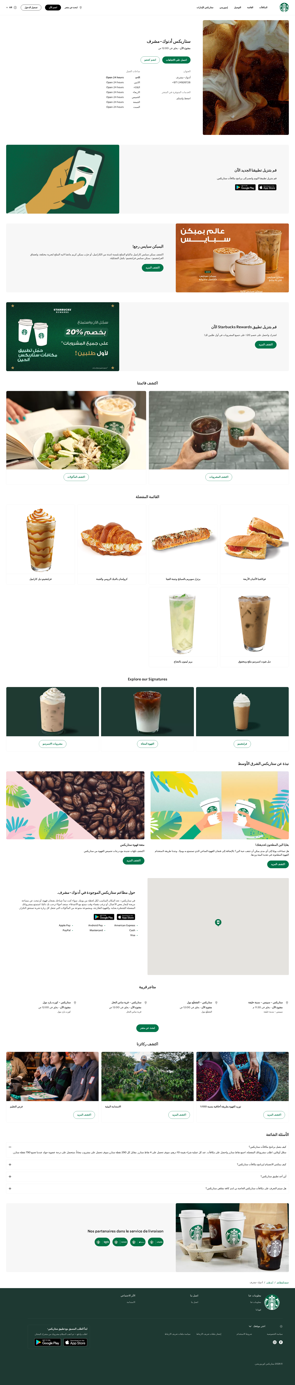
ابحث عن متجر (147, 1028)
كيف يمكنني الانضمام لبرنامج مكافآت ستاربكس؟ (261, 1164)
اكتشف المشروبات (218, 477)
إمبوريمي (224, 7)
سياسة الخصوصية (275, 1334)
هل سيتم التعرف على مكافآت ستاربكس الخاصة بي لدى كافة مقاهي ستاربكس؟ (246, 1188)
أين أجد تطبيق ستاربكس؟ (273, 1176)
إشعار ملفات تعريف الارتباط (208, 1334)
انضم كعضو (150, 60)
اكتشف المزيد (153, 268)
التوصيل (237, 7)
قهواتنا (258, 1310)
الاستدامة (131, 1302)
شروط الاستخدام (244, 1334)
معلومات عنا (255, 1302)
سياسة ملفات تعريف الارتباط (178, 1334)
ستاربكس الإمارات (205, 7)
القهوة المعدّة (147, 744)
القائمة (250, 7)
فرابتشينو (242, 744)
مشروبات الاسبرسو (53, 744)
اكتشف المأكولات (76, 477)
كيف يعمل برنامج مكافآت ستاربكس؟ (267, 1147)
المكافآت (263, 7)
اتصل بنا (194, 1302)
